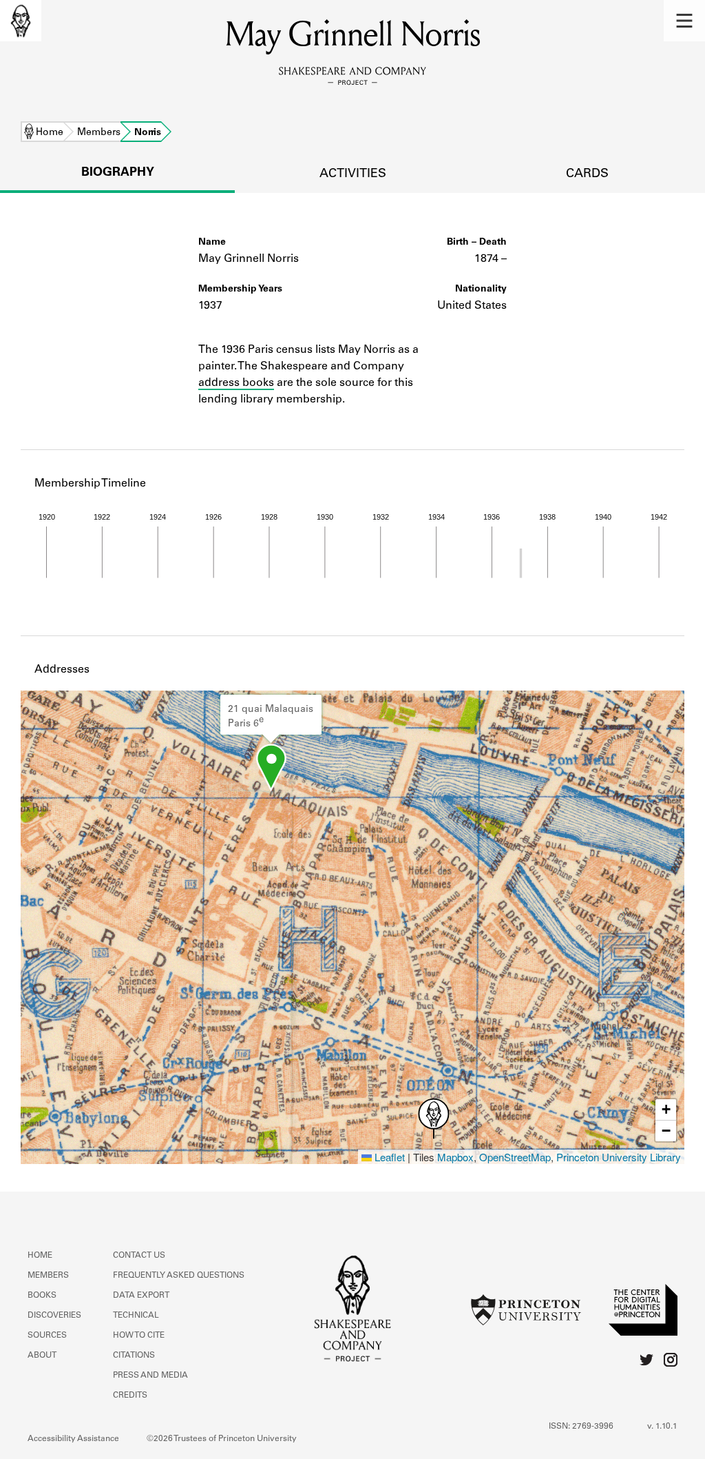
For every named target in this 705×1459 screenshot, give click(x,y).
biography (117, 173)
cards (587, 174)
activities (352, 174)
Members (98, 133)
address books (236, 383)
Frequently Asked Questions (178, 1276)
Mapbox (455, 1157)
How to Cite (139, 1336)
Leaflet (388, 1157)
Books (42, 1296)
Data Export (141, 1296)
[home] (20, 20)
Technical (136, 1316)
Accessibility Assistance (73, 1439)
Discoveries (54, 1316)
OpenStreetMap (515, 1157)
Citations (134, 1355)
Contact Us (139, 1256)
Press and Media (150, 1375)
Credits (130, 1395)
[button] (684, 20)
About (42, 1355)
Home (49, 133)
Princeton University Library (618, 1157)
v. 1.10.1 (662, 1426)
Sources (47, 1336)
